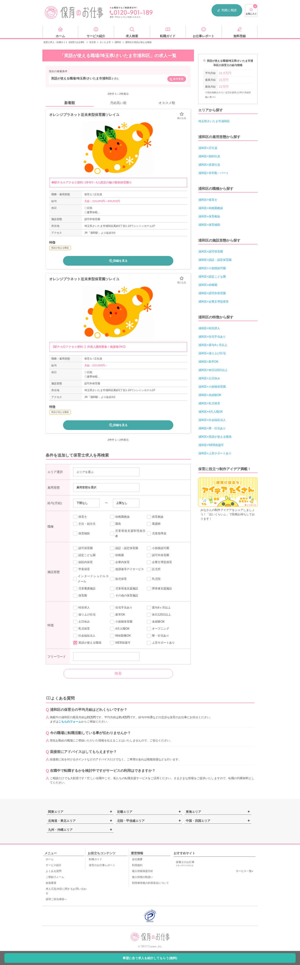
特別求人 (84, 607)
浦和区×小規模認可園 (212, 268)
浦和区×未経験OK (209, 395)
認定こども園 (87, 555)
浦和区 (118, 42)
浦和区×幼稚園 (207, 284)
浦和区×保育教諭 (209, 216)
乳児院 (156, 578)
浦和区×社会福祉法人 (212, 420)
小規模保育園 (123, 621)
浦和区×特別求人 (209, 328)
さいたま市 (105, 42)
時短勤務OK (123, 635)
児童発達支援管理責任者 (130, 533)
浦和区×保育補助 (209, 224)
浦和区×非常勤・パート (213, 173)
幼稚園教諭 (122, 516)
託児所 (156, 569)
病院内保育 (85, 562)
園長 (118, 523)
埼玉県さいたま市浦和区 (214, 121)
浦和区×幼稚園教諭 (210, 208)
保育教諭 (157, 516)
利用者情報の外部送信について (150, 882)
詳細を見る (120, 260)
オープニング (160, 628)
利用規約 (137, 865)
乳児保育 (84, 628)
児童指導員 (159, 533)
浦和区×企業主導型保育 (213, 301)
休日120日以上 (161, 614)
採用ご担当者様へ (56, 899)
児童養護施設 (87, 588)
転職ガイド (95, 859)
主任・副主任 (87, 523)
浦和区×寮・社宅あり (212, 428)
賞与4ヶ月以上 (161, 607)
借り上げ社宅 (87, 614)
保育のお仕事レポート (102, 865)
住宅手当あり (123, 607)
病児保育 (121, 578)
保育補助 (84, 533)
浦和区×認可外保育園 (212, 293)
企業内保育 (122, 562)
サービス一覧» (244, 871)
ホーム (50, 859)
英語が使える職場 (89, 642)
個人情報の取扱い (142, 877)
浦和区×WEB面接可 (211, 445)
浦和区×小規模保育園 (212, 386)
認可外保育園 (160, 555)
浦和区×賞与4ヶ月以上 (212, 345)
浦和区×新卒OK (208, 361)
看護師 (156, 523)
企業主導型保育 (162, 562)
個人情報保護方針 (142, 871)
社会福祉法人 (87, 635)
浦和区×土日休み (209, 378)
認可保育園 (85, 548)
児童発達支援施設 (126, 588)
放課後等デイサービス (129, 569)
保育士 (82, 516)
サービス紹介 (53, 865)
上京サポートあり (163, 642)
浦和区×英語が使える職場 (214, 436)
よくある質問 (53, 871)
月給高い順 (118, 103)
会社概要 (137, 859)
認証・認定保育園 (126, 548)
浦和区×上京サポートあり (214, 453)
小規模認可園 (160, 548)
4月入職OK (122, 628)
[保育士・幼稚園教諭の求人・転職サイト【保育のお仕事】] (74, 12)
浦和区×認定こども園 (212, 276)
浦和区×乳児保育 (209, 403)
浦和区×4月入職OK (210, 411)
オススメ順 (167, 103)
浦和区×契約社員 (209, 156)
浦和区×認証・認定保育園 (214, 259)
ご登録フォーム (55, 877)
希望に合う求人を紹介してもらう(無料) (150, 958)
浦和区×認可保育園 (210, 251)
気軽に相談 (229, 10)
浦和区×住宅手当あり (212, 336)
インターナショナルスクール (93, 579)
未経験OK (158, 621)
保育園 (82, 595)
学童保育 (84, 569)
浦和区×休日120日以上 (213, 370)
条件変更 (178, 79)
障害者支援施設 (162, 588)
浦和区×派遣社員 (209, 164)
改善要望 (51, 882)
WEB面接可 (122, 642)
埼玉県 (92, 42)
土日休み (84, 621)
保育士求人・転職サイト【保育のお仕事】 (64, 42)
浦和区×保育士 (207, 199)
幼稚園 (119, 555)
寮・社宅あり (160, 635)
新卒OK (120, 614)
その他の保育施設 (126, 595)
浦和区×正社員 (207, 148)
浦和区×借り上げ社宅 (212, 353)
